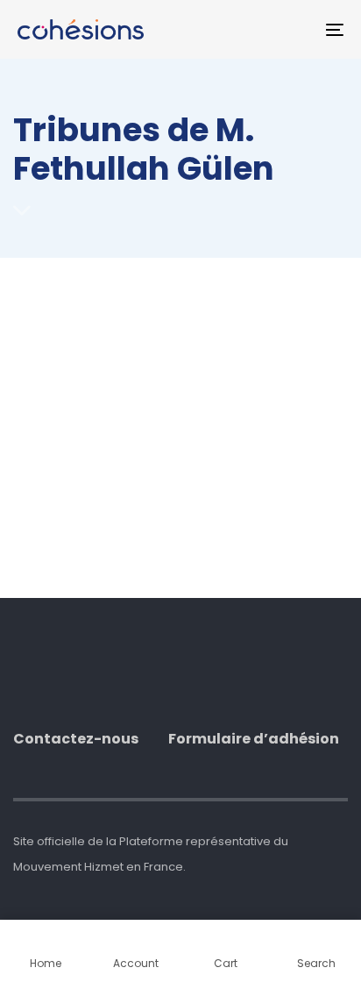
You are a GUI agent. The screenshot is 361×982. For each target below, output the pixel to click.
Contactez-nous (75, 739)
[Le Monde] (157, 401)
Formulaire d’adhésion (253, 739)
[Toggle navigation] (289, 29)
